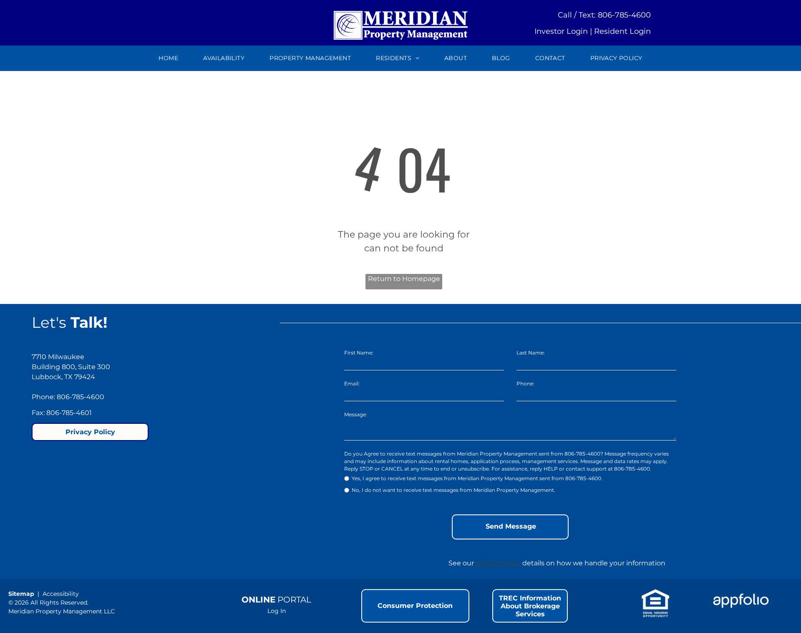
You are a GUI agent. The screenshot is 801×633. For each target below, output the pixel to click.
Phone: (525, 383)
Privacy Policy (498, 563)
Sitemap (21, 594)
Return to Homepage (404, 279)
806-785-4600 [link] (624, 15)
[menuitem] (168, 58)
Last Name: (530, 352)
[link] (501, 58)
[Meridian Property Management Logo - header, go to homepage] (401, 11)
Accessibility (61, 594)
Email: (352, 383)
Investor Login (561, 31)
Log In (276, 611)
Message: (355, 414)
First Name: (358, 352)
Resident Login (622, 31)
